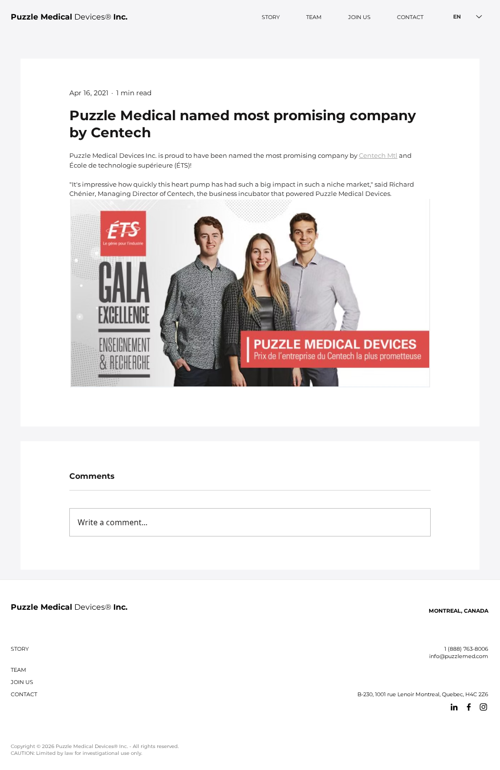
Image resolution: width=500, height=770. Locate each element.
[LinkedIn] (454, 707)
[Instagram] (483, 707)
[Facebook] (469, 707)
